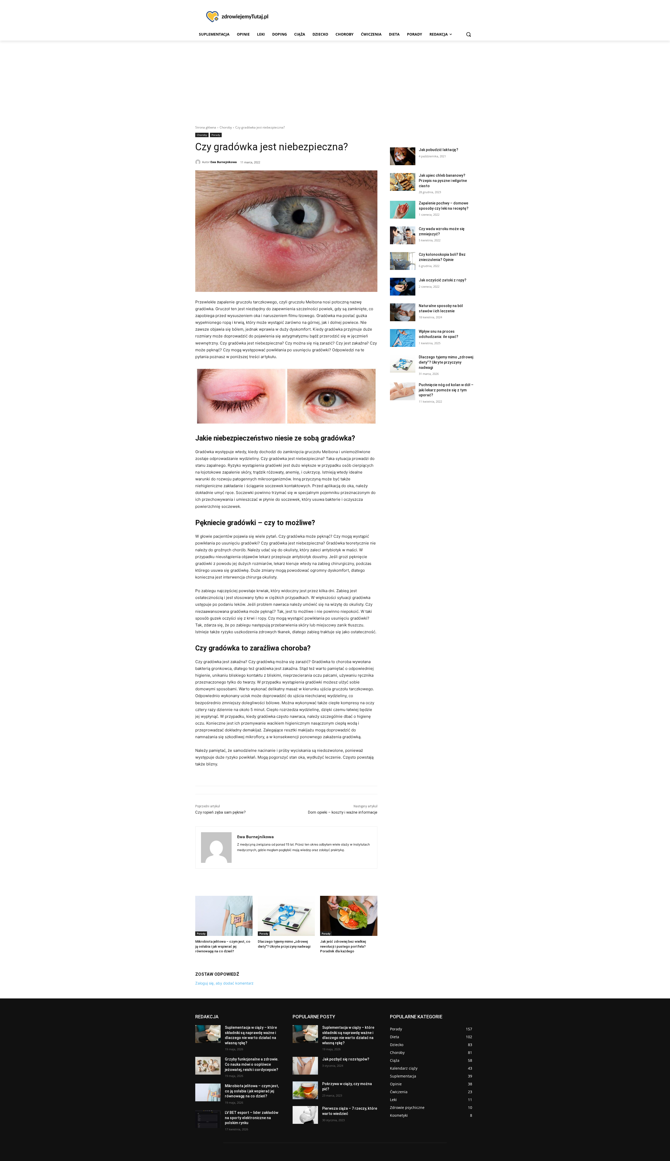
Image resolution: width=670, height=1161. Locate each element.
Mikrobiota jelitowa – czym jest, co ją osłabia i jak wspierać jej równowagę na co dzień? (222, 946)
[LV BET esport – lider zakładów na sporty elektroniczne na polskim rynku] (208, 1119)
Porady (215, 135)
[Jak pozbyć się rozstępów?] (305, 1066)
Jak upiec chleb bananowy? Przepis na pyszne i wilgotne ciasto (443, 180)
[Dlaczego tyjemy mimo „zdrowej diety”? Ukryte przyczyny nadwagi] (286, 916)
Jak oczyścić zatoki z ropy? (442, 280)
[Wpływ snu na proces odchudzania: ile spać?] (402, 338)
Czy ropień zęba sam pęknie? (220, 812)
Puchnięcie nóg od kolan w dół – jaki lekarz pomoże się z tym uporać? (446, 390)
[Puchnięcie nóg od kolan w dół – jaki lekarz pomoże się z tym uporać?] (402, 391)
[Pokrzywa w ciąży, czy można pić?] (305, 1090)
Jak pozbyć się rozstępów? (345, 1059)
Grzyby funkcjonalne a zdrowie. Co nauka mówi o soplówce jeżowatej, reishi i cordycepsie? (251, 1064)
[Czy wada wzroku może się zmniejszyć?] (402, 235)
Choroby (226, 127)
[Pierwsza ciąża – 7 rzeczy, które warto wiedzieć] (305, 1115)
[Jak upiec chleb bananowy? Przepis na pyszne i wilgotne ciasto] (402, 182)
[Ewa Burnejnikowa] (198, 162)
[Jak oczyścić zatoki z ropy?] (402, 287)
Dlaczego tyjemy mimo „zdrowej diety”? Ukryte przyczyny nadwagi (446, 362)
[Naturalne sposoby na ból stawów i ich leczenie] (402, 312)
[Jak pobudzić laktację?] (402, 156)
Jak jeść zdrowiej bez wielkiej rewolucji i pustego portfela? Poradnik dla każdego (343, 946)
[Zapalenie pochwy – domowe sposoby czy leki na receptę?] (402, 210)
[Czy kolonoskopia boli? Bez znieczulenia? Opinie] (402, 261)
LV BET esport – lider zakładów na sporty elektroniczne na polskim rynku (251, 1117)
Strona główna (205, 127)
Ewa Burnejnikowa (223, 162)
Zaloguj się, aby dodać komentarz (224, 983)
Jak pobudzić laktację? (438, 150)
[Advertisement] (335, 79)
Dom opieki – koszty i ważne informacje (342, 812)
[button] (468, 34)
